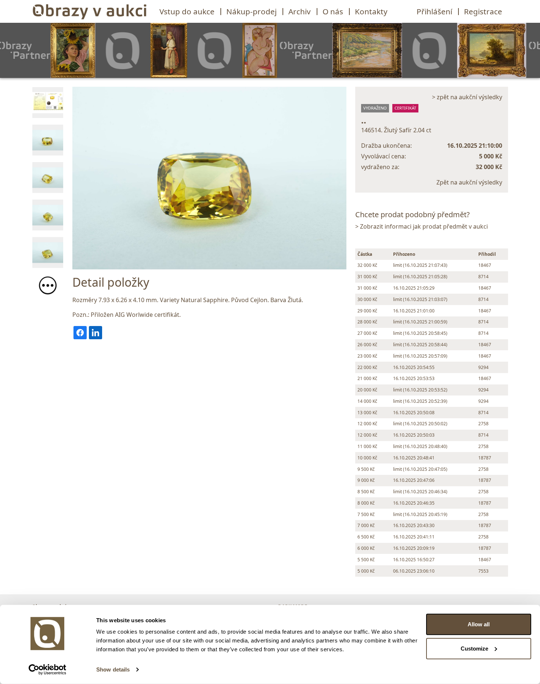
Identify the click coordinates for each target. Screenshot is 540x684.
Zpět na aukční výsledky (469, 182)
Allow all (479, 624)
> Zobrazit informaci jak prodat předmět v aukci (421, 226)
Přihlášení (434, 11)
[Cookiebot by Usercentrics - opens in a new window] (47, 669)
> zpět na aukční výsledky (467, 97)
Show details (113, 669)
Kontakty (371, 11)
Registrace (483, 11)
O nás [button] (333, 11)
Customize (474, 648)
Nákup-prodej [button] (251, 11)
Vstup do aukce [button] (187, 11)
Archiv (299, 11)
